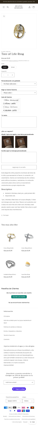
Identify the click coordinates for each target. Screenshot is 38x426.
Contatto (6, 339)
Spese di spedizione (13, 60)
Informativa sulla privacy (28, 416)
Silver (14, 67)
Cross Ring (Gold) (8, 248)
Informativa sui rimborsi (15, 416)
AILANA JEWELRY (18, 414)
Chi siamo (7, 316)
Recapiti (25, 422)
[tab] (19, 189)
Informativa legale (17, 422)
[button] (4, 7)
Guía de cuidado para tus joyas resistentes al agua (17, 322)
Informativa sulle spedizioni (28, 419)
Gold (4, 67)
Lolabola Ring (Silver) (10, 274)
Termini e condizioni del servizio (12, 419)
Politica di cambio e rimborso (13, 327)
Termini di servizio (9, 335)
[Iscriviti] (32, 382)
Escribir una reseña (19, 297)
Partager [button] (6, 215)
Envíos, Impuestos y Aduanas (13, 331)
